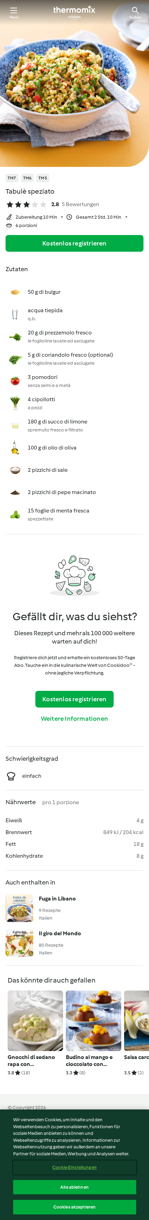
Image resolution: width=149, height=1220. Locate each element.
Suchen (135, 17)
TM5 (42, 178)
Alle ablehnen (74, 1187)
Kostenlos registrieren (74, 243)
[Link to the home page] (74, 12)
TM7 (12, 178)
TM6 (27, 178)
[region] (74, 1164)
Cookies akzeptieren (74, 1207)
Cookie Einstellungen (74, 1167)
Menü (14, 17)
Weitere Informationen (74, 718)
